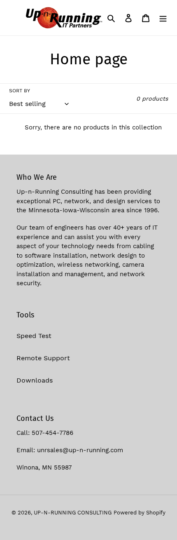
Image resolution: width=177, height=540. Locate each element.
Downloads (34, 380)
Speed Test (33, 336)
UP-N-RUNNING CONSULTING (73, 512)
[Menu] (163, 18)
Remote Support (43, 358)
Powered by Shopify (139, 512)
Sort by (19, 91)
